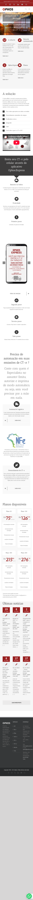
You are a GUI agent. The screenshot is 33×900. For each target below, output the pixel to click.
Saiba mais (5, 56)
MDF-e (15, 736)
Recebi (15, 747)
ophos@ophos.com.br (24, 1)
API (14, 726)
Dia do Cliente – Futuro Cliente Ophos (26, 669)
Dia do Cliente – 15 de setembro (16, 669)
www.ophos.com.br (27, 746)
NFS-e (15, 744)
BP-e (15, 729)
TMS (15, 751)
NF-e (15, 740)
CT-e (15, 733)
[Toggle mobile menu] (29, 9)
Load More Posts (16, 702)
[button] (16, 111)
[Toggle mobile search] (26, 9)
